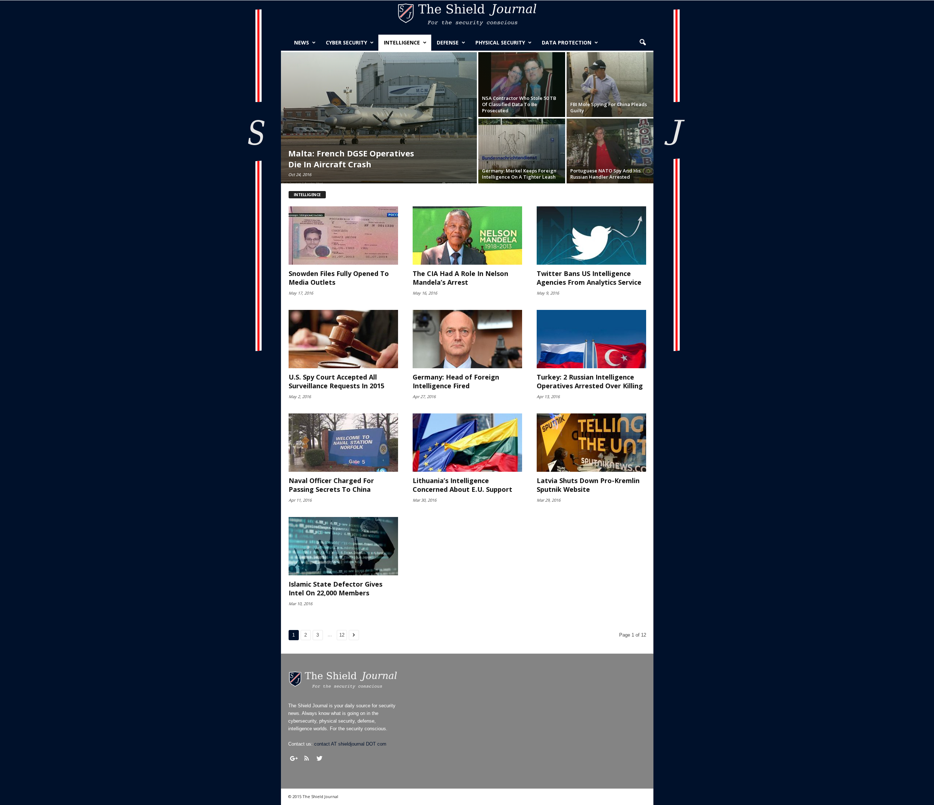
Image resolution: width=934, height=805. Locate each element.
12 (341, 635)
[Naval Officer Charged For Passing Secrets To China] (343, 442)
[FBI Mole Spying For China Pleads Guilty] (610, 84)
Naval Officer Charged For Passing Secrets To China (331, 485)
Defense (448, 42)
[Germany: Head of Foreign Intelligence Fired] (467, 339)
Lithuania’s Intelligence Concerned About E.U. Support (462, 485)
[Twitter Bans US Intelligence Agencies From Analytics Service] (591, 235)
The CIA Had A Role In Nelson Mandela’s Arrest (460, 278)
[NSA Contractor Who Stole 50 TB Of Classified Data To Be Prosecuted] (521, 84)
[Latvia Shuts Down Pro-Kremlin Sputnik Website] (591, 442)
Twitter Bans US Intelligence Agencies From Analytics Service (589, 278)
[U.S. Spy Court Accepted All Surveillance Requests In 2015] (343, 339)
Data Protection (566, 42)
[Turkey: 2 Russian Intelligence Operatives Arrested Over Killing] (591, 339)
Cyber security (346, 42)
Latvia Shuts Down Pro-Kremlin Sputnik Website (588, 485)
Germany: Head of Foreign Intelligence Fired (456, 381)
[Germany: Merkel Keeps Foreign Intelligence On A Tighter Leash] (521, 150)
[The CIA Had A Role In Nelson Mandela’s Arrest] (467, 235)
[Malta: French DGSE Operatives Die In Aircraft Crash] (379, 117)
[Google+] (294, 758)
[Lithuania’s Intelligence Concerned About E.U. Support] (467, 442)
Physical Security (500, 42)
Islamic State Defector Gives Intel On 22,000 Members (335, 588)
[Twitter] (319, 758)
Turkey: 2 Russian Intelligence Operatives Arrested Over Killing (590, 381)
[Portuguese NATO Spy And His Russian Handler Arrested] (610, 150)
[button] (642, 43)
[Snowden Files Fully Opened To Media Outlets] (343, 235)
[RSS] (307, 758)
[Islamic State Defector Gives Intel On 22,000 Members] (343, 546)
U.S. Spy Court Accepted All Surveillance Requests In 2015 (336, 381)
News (301, 42)
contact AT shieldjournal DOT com (350, 744)
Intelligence (402, 42)
